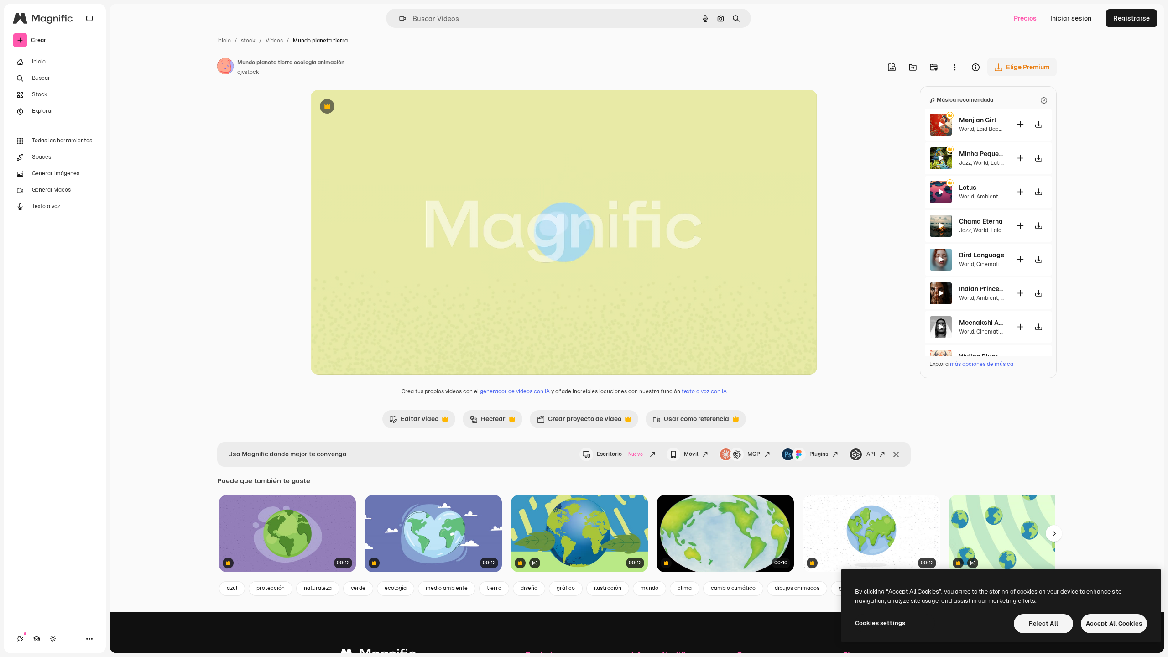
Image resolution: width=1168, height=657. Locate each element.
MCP (753, 454)
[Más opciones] (954, 67)
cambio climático (733, 588)
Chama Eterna (981, 221)
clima (685, 588)
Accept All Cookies (1114, 623)
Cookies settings (880, 623)
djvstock (248, 72)
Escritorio (620, 454)
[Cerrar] (896, 454)
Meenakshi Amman (982, 322)
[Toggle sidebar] (89, 18)
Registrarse (1131, 18)
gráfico (566, 588)
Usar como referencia (690, 421)
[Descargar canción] (1038, 124)
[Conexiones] (20, 638)
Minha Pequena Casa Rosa (982, 154)
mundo (649, 588)
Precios (1025, 18)
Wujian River (978, 356)
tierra (494, 588)
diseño (529, 588)
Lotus (967, 187)
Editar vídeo (413, 421)
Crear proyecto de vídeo (579, 421)
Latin (997, 163)
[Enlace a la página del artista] (225, 67)
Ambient (987, 196)
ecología (396, 588)
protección (270, 588)
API (870, 454)
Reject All (1043, 623)
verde (358, 588)
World (966, 129)
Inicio (224, 40)
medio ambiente (447, 588)
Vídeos (274, 40)
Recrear (487, 421)
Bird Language (981, 255)
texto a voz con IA (704, 391)
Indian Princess (982, 289)
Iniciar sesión (1070, 18)
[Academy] (36, 638)
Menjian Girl (977, 120)
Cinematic (989, 264)
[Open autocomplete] (399, 18)
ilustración (607, 588)
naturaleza (318, 588)
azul (232, 588)
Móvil (691, 454)
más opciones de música (981, 364)
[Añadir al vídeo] (1020, 124)
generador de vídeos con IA (515, 391)
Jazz (965, 163)
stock (248, 40)
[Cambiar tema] (53, 638)
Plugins (818, 454)
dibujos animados (797, 588)
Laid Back (989, 129)
